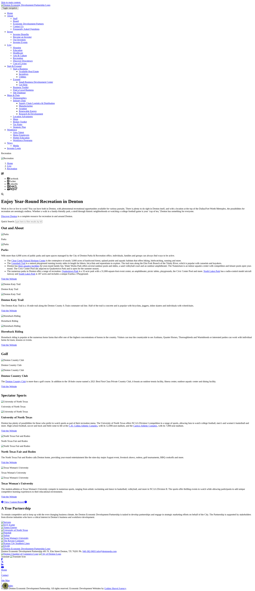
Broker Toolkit (20, 122)
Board (16, 21)
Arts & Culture (20, 55)
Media (16, 145)
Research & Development (31, 114)
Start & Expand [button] (14, 66)
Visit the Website (9, 279)
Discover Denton (9, 216)
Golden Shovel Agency (115, 588)
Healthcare (18, 53)
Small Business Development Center (36, 82)
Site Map (5, 580)
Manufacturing (26, 106)
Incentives (23, 74)
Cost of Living (20, 63)
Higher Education (21, 137)
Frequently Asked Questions (26, 29)
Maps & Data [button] (13, 95)
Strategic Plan (19, 127)
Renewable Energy (28, 111)
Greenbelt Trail (18, 263)
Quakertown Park (70, 271)
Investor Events (20, 42)
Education (17, 50)
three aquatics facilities (28, 266)
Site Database (19, 92)
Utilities (22, 77)
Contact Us (18, 26)
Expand (16, 79)
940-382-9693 (89, 551)
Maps (15, 119)
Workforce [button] (12, 130)
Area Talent (18, 132)
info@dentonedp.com (106, 551)
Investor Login (14, 148)
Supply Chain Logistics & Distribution (37, 103)
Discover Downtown (23, 61)
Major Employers (21, 135)
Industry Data (19, 100)
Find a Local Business (23, 90)
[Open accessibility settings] (5, 586)
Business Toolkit (20, 87)
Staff (15, 18)
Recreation (18, 58)
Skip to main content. (11, 2)
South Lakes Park (27, 274)
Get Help (23, 84)
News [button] (10, 143)
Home (10, 13)
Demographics (20, 98)
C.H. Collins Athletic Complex (83, 426)
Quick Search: (7, 221)
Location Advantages (23, 116)
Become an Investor (22, 37)
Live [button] (9, 45)
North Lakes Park (211, 271)
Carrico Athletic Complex (145, 426)
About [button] (10, 16)
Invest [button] (10, 31)
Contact (4, 575)
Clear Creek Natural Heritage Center (28, 260)
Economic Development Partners (28, 24)
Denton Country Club (15, 381)
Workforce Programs (22, 140)
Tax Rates (17, 124)
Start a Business (20, 69)
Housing (17, 47)
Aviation (23, 108)
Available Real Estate (29, 71)
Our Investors (19, 39)
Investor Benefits (21, 34)
